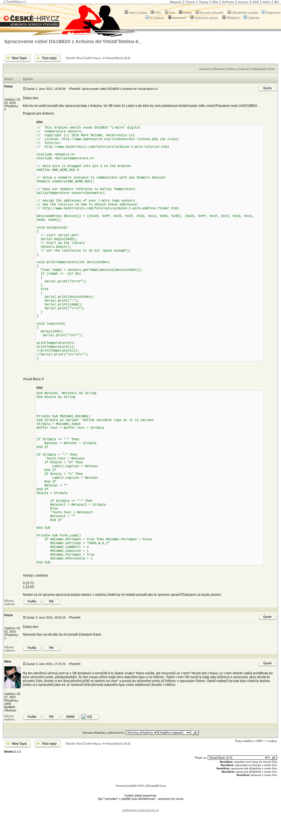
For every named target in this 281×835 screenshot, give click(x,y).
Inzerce (243, 2)
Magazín (176, 2)
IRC (276, 2)
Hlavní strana (138, 12)
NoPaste (228, 2)
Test (172, 12)
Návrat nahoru (9, 602)
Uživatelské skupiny (245, 12)
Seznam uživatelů (211, 12)
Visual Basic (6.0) (118, 58)
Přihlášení (233, 18)
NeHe (266, 2)
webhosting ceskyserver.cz (140, 810)
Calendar (254, 18)
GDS (255, 2)
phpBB (132, 785)
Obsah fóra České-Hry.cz (83, 58)
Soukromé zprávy (206, 18)
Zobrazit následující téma (256, 69)
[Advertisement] (140, 806)
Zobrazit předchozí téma (217, 69)
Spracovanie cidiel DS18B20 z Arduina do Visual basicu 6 (71, 41)
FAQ (158, 12)
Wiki (215, 2)
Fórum (190, 2)
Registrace (273, 12)
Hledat (187, 12)
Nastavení (179, 18)
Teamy (203, 2)
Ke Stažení (157, 18)
